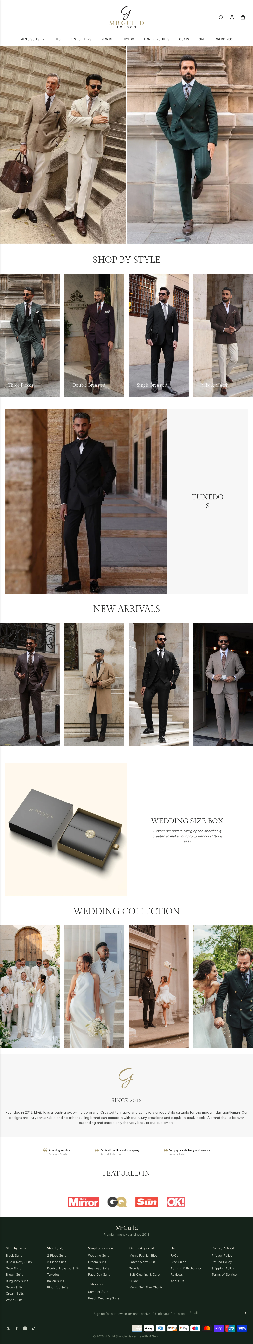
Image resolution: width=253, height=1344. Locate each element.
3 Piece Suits (56, 1262)
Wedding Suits (98, 1255)
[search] (220, 17)
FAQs (174, 1255)
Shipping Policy (223, 1268)
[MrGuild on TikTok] (33, 1328)
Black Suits (14, 1255)
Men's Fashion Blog (143, 1255)
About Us (177, 1281)
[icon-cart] (242, 17)
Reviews (177, 1274)
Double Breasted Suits (63, 1268)
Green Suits (14, 1287)
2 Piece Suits (56, 1255)
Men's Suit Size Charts (146, 1287)
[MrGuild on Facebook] (16, 1328)
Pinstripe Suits (58, 1287)
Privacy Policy (222, 1255)
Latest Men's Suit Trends (142, 1265)
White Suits (14, 1300)
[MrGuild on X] (8, 1328)
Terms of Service (224, 1274)
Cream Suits (15, 1293)
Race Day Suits (99, 1274)
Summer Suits (98, 1292)
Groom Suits (97, 1262)
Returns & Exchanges (186, 1268)
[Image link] (63, 145)
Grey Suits (13, 1268)
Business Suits (99, 1268)
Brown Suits (14, 1274)
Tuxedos (53, 1274)
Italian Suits (55, 1281)
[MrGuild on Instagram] (25, 1328)
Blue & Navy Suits (19, 1262)
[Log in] (231, 17)
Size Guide (178, 1262)
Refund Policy (222, 1262)
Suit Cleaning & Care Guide (144, 1278)
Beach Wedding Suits (103, 1298)
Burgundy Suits (17, 1281)
